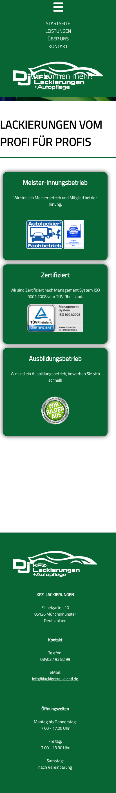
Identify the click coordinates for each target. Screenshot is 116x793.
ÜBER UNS (58, 38)
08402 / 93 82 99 (55, 659)
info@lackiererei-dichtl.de (55, 678)
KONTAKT (58, 46)
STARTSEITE (58, 23)
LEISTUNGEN (58, 31)
